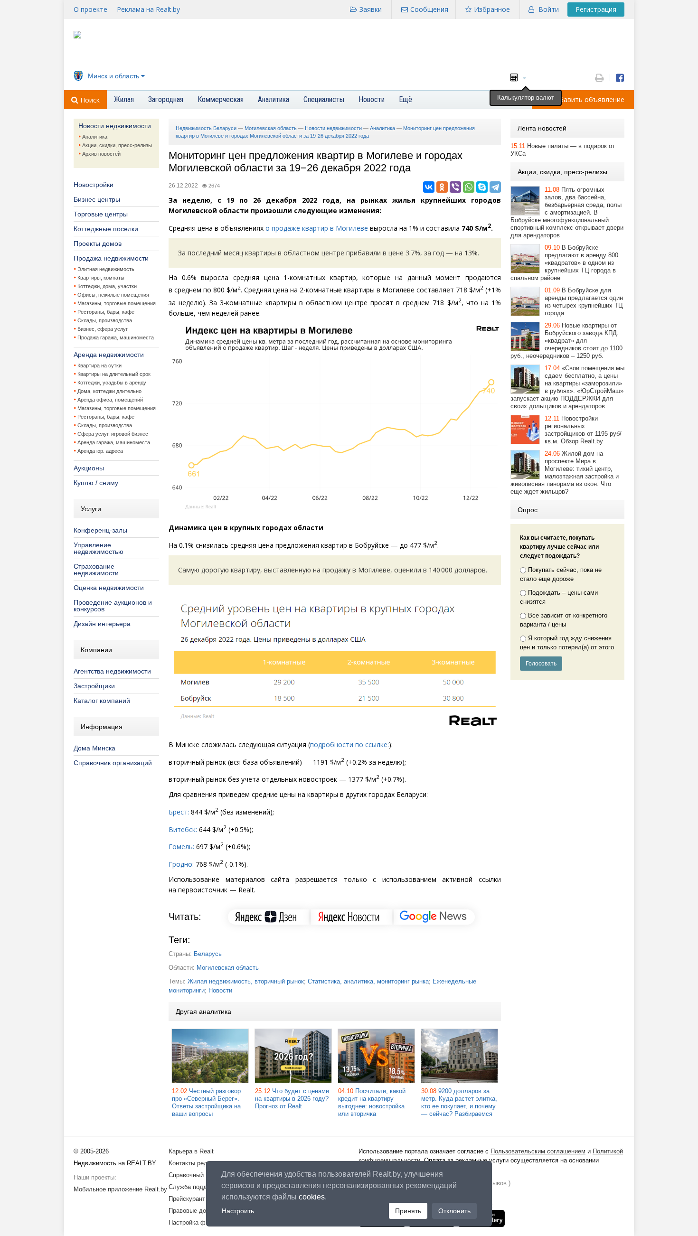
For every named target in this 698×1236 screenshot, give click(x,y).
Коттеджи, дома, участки (107, 286)
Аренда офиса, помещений (110, 400)
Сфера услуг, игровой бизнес (112, 434)
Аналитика (94, 137)
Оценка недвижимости (109, 587)
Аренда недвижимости (109, 354)
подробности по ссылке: (349, 744)
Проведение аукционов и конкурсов (113, 605)
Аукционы (89, 468)
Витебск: (183, 829)
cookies (312, 1197)
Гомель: (181, 846)
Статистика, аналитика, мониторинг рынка (368, 981)
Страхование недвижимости (96, 569)
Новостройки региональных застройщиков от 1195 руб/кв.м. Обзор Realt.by (583, 430)
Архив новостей (101, 154)
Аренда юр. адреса (100, 451)
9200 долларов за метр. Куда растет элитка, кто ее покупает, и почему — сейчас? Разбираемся (459, 1102)
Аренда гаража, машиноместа (113, 442)
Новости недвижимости (114, 126)
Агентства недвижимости (112, 671)
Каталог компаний (102, 700)
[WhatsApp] (468, 187)
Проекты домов (98, 243)
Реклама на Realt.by (148, 9)
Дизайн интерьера (102, 623)
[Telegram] (495, 187)
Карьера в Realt (191, 1151)
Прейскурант (187, 1198)
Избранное (492, 9)
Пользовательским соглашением (537, 1151)
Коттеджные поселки (106, 229)
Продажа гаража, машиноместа (115, 337)
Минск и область (113, 76)
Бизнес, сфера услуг (102, 329)
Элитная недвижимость (105, 269)
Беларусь (208, 953)
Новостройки (93, 184)
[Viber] (455, 187)
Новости (220, 990)
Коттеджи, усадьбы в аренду (111, 382)
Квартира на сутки (99, 365)
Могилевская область (228, 967)
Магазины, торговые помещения (116, 303)
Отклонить (454, 1211)
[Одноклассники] (442, 187)
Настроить (238, 1211)
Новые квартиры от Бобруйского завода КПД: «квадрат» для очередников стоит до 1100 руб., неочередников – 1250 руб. (566, 340)
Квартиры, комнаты (100, 278)
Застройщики (94, 686)
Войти (548, 9)
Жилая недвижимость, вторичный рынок (246, 981)
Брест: (179, 811)
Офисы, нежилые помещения (113, 295)
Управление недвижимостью (98, 548)
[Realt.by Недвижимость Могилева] (77, 36)
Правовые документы (199, 1210)
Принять (408, 1211)
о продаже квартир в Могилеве (316, 228)
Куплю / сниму (96, 483)
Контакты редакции (196, 1163)
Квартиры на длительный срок (114, 374)
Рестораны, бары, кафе (105, 312)
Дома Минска (94, 748)
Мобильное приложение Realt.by (120, 1189)
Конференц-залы (100, 530)
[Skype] (482, 187)
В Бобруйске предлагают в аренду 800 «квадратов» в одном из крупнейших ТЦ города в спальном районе (564, 262)
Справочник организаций (113, 762)
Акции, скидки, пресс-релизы (117, 145)
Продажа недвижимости (111, 258)
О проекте (90, 9)
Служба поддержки (196, 1186)
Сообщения (429, 9)
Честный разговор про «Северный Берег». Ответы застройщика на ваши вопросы (206, 1102)
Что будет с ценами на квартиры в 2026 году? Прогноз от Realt (292, 1098)
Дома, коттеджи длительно (109, 391)
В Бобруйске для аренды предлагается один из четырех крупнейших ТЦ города (584, 302)
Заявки (370, 9)
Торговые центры (101, 214)
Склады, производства (104, 320)
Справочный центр (195, 1175)
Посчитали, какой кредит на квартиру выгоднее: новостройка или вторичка (372, 1102)
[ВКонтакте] (428, 187)
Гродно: (181, 864)
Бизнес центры (97, 199)
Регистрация (595, 9)
